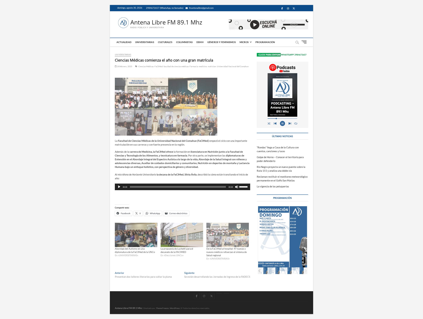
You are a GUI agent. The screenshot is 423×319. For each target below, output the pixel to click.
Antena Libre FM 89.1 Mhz (166, 22)
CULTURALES (165, 42)
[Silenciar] (236, 187)
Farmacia (194, 66)
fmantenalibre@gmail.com (201, 8)
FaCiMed (158, 66)
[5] (275, 270)
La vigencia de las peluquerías (273, 186)
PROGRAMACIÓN (265, 42)
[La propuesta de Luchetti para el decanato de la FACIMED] (182, 235)
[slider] (244, 187)
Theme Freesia (162, 308)
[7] (299, 270)
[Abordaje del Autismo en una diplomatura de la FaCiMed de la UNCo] (136, 235)
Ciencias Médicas (146, 66)
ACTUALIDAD (123, 42)
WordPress (175, 308)
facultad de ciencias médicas (176, 66)
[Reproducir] (119, 187)
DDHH (200, 42)
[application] (182, 187)
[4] (263, 270)
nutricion (212, 66)
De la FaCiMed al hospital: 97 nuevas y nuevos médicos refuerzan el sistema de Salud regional (226, 252)
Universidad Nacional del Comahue (232, 66)
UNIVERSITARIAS (144, 42)
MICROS (244, 42)
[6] (287, 270)
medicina (203, 66)
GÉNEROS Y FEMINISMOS (221, 42)
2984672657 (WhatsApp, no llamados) (164, 8)
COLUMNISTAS (184, 42)
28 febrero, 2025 (124, 66)
